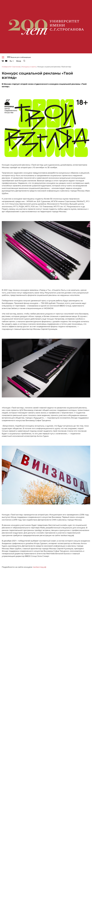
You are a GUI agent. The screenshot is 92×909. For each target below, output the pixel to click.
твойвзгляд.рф (39, 567)
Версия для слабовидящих (20, 57)
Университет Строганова (11, 67)
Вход (18, 61)
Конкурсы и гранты (29, 67)
